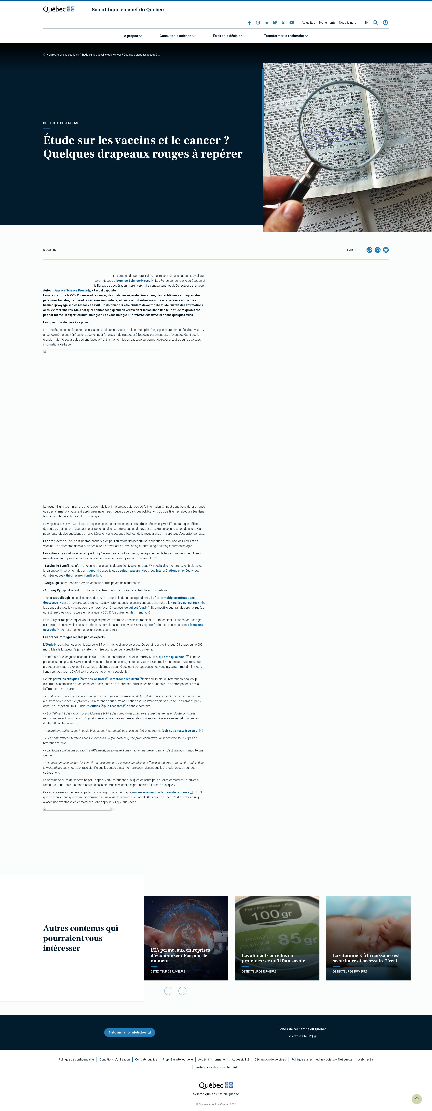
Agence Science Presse (71, 290)
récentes (116, 706)
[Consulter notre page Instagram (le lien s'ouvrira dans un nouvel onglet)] (257, 22)
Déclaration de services (270, 1059)
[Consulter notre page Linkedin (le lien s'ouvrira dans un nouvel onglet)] (266, 22)
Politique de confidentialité (76, 1059)
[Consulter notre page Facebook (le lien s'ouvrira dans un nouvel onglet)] (249, 22)
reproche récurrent (126, 679)
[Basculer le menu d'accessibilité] (385, 22)
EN (367, 22)
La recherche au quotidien (64, 54)
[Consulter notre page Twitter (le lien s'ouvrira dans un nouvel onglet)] (283, 22)
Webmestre (366, 1059)
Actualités (308, 22)
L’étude (48, 644)
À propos (131, 36)
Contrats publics (146, 1059)
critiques (89, 570)
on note (99, 679)
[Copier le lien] (369, 250)
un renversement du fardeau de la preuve (160, 792)
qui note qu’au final (172, 657)
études (95, 706)
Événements (327, 22)
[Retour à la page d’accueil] (44, 54)
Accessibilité (240, 1059)
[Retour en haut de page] (417, 1099)
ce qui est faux (189, 602)
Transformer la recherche (284, 36)
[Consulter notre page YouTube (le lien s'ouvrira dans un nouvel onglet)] (291, 22)
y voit (165, 524)
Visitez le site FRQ (301, 1036)
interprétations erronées (173, 570)
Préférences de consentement (216, 1067)
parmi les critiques (66, 679)
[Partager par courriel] (378, 250)
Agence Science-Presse (133, 280)
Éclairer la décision (227, 36)
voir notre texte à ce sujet (180, 730)
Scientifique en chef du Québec (128, 9)
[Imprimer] (386, 250)
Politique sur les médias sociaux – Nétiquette (321, 1059)
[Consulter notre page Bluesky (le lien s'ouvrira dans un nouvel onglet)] (274, 22)
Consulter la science (175, 36)
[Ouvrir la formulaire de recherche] (375, 22)
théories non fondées (81, 575)
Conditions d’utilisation (114, 1059)
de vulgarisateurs (128, 570)
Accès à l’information (212, 1059)
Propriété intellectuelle (178, 1059)
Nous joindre (347, 22)
